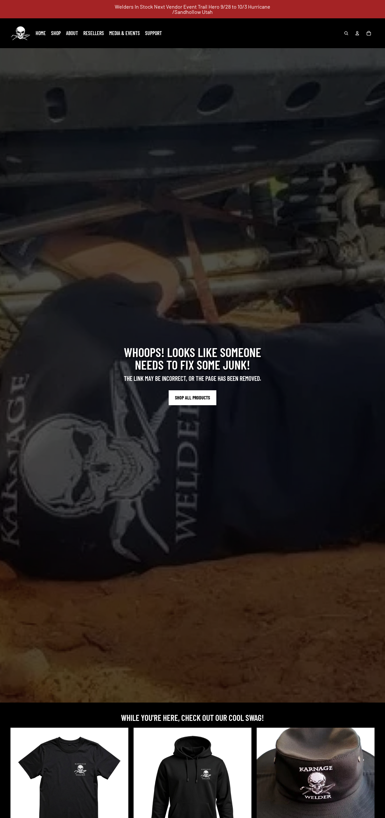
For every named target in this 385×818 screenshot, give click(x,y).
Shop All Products (192, 397)
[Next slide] (367, 786)
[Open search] (346, 33)
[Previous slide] (264, 786)
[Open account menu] (357, 33)
